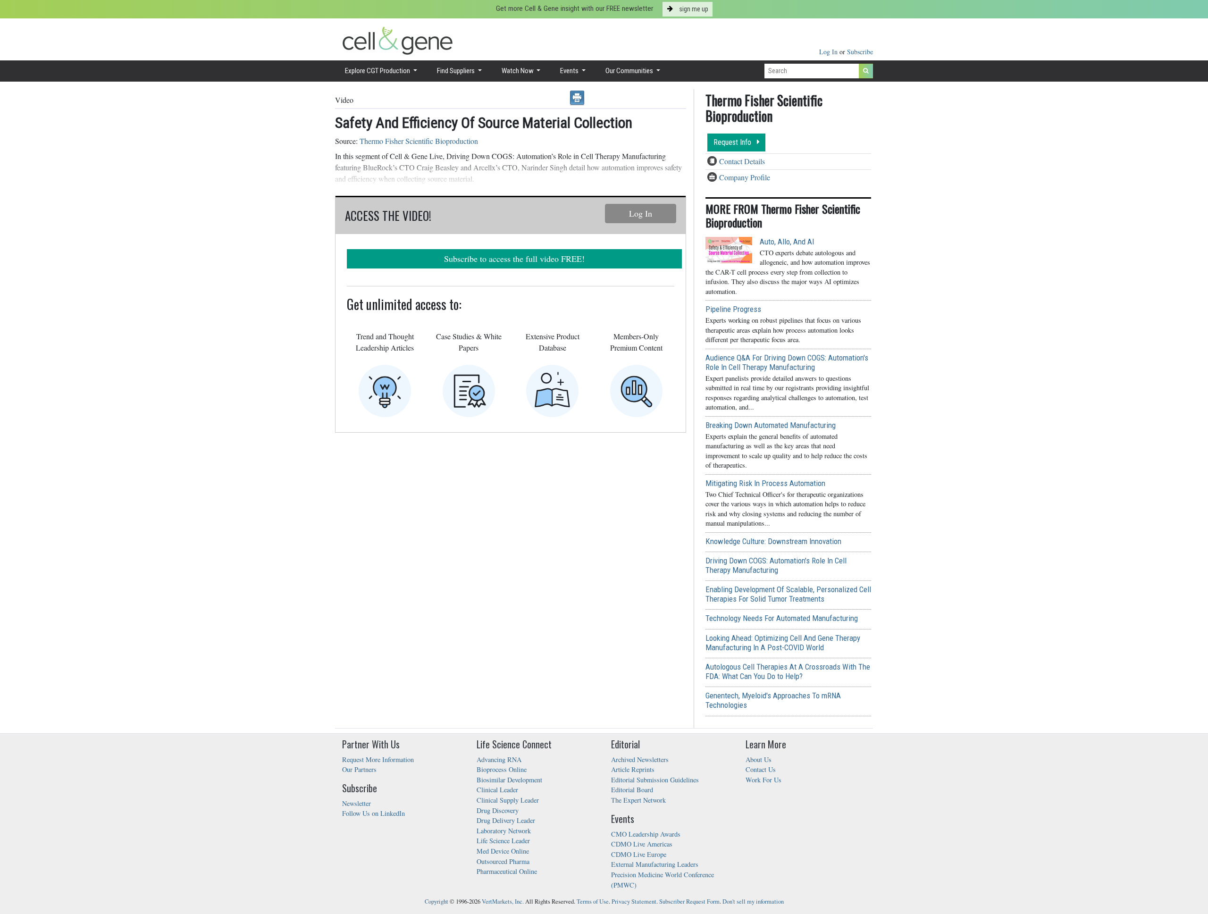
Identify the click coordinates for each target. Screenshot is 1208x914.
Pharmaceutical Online (507, 871)
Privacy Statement (634, 901)
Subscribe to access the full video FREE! (514, 258)
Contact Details (742, 161)
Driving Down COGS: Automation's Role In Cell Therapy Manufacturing (776, 565)
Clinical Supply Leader (508, 800)
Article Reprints (632, 769)
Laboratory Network (504, 830)
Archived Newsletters (640, 759)
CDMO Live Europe (638, 854)
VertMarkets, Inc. (503, 901)
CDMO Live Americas (641, 843)
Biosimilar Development (509, 779)
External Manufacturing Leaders (654, 864)
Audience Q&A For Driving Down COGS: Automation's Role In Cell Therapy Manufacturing (786, 362)
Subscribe (860, 51)
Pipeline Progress (733, 309)
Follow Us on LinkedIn (373, 813)
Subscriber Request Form (689, 901)
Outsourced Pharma (503, 861)
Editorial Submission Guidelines (655, 779)
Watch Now (518, 71)
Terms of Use (593, 901)
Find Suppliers (456, 71)
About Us (759, 759)
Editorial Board (632, 789)
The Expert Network (638, 800)
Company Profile (744, 177)
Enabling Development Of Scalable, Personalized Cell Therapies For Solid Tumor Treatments (788, 594)
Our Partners (359, 769)
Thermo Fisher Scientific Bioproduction (419, 141)
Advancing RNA (499, 759)
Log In (829, 51)
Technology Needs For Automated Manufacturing (781, 618)
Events (570, 71)
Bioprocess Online (502, 769)
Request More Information (378, 759)
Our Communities (629, 71)
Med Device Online (503, 851)
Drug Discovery (498, 810)
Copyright (436, 901)
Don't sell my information (753, 901)
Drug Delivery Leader (506, 820)
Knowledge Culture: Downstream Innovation (773, 541)
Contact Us (761, 769)
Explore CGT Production (378, 71)
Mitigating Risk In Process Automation (765, 483)
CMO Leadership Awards (645, 834)
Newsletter (356, 803)
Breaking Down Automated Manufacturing (770, 425)
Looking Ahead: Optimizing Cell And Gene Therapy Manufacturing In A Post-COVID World (782, 642)
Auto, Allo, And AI (787, 241)
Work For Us (763, 779)
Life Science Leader (503, 840)
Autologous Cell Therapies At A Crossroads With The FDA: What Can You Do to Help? (787, 671)
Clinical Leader (497, 789)
